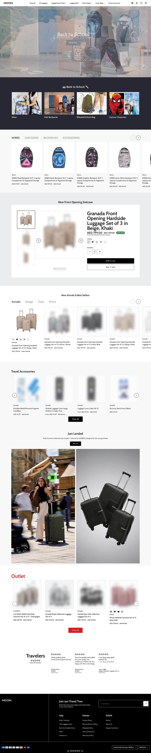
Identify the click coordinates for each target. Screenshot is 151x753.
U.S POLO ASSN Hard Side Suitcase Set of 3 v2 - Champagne (26, 615)
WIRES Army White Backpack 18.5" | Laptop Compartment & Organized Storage (124, 180)
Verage (29, 301)
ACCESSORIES (71, 137)
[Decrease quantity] (90, 252)
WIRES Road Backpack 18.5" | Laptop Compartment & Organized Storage (26, 179)
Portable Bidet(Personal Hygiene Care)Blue (26, 409)
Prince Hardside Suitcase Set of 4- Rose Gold (123, 619)
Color (89, 239)
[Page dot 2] (146, 38)
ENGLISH (142, 747)
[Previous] (133, 137)
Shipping (96, 235)
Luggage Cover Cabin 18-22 (88, 408)
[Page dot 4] (146, 49)
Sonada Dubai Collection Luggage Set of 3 (58, 615)
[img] (36, 661)
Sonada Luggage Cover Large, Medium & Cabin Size (57, 409)
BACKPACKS (50, 137)
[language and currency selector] (132, 3)
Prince (52, 301)
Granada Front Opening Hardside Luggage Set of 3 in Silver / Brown (57, 343)
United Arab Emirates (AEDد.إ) (123, 747)
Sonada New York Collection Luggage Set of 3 (89, 615)
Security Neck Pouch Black (120, 408)
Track (41, 301)
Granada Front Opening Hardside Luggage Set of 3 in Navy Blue (89, 343)
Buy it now (110, 267)
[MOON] (15, 3)
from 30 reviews (35, 663)
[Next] (138, 137)
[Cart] (146, 3)
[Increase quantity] (100, 252)
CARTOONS (32, 137)
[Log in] (137, 3)
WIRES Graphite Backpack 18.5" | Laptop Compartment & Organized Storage (90, 180)
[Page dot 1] (146, 33)
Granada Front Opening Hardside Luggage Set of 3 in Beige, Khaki (107, 220)
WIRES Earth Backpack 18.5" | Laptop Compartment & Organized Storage (58, 179)
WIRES (16, 137)
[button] (75, 751)
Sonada (16, 301)
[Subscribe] (146, 703)
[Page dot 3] (146, 44)
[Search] (141, 3)
